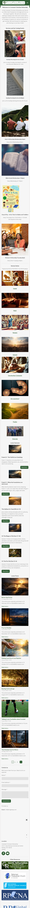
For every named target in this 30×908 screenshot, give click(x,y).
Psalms (15, 422)
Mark (15, 310)
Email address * (6, 782)
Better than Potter (7, 597)
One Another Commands (15, 375)
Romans (15, 332)
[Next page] (21, 762)
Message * (4, 789)
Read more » (5, 606)
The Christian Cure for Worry (10, 749)
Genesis (15, 355)
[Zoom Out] (27, 837)
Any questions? (15, 399)
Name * (4, 775)
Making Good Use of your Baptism (11, 658)
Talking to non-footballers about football (13, 719)
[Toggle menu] (27, 2)
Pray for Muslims (6, 628)
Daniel (15, 288)
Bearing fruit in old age (8, 689)
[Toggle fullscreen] (27, 820)
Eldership (15, 439)
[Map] (15, 828)
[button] (19, 186)
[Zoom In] (27, 835)
